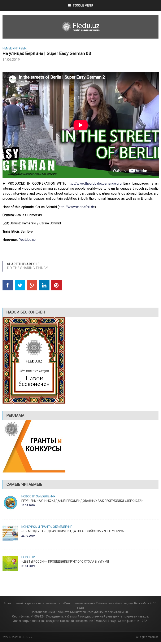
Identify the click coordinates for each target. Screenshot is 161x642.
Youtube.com (29, 240)
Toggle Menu (83, 5)
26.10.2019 (28, 535)
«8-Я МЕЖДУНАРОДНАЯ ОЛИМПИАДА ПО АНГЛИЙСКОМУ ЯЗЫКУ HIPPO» (73, 531)
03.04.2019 (28, 566)
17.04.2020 (28, 505)
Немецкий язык (15, 48)
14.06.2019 (11, 59)
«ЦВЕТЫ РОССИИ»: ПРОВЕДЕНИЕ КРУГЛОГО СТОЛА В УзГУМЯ (65, 561)
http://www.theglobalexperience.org (95, 183)
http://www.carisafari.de (77, 207)
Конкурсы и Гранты (36, 526)
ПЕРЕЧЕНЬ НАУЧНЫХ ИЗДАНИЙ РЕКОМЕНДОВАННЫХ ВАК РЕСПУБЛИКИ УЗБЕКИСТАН (82, 500)
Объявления (45, 496)
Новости (28, 496)
